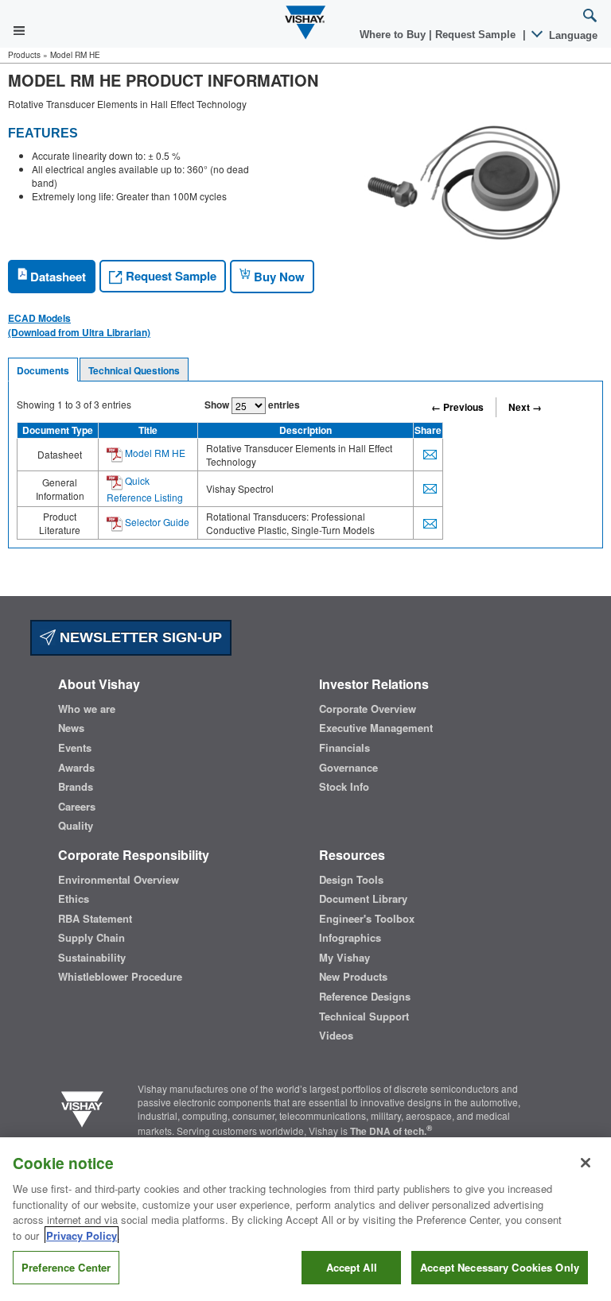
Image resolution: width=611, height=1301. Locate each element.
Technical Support (364, 1016)
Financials (344, 748)
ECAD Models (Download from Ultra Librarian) (79, 325)
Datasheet (56, 276)
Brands (75, 787)
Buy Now (278, 276)
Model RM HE (154, 452)
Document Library (363, 899)
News (71, 728)
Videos (336, 1035)
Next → (525, 407)
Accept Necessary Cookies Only (499, 1267)
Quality (75, 826)
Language (571, 35)
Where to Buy (394, 35)
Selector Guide (156, 522)
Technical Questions (134, 370)
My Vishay (344, 958)
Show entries (252, 404)
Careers (76, 807)
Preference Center (66, 1267)
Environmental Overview (118, 880)
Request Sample (169, 276)
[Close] (585, 1162)
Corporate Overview (367, 709)
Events (74, 748)
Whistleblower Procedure (120, 977)
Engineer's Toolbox (366, 919)
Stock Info (344, 787)
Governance (348, 768)
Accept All (351, 1267)
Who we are (86, 709)
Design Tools (351, 880)
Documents (43, 370)
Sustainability (92, 958)
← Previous (457, 407)
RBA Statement (95, 919)
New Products (353, 977)
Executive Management (376, 728)
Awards (76, 768)
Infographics (350, 938)
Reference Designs (365, 996)
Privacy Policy (81, 1235)
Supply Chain (91, 938)
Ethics (73, 899)
